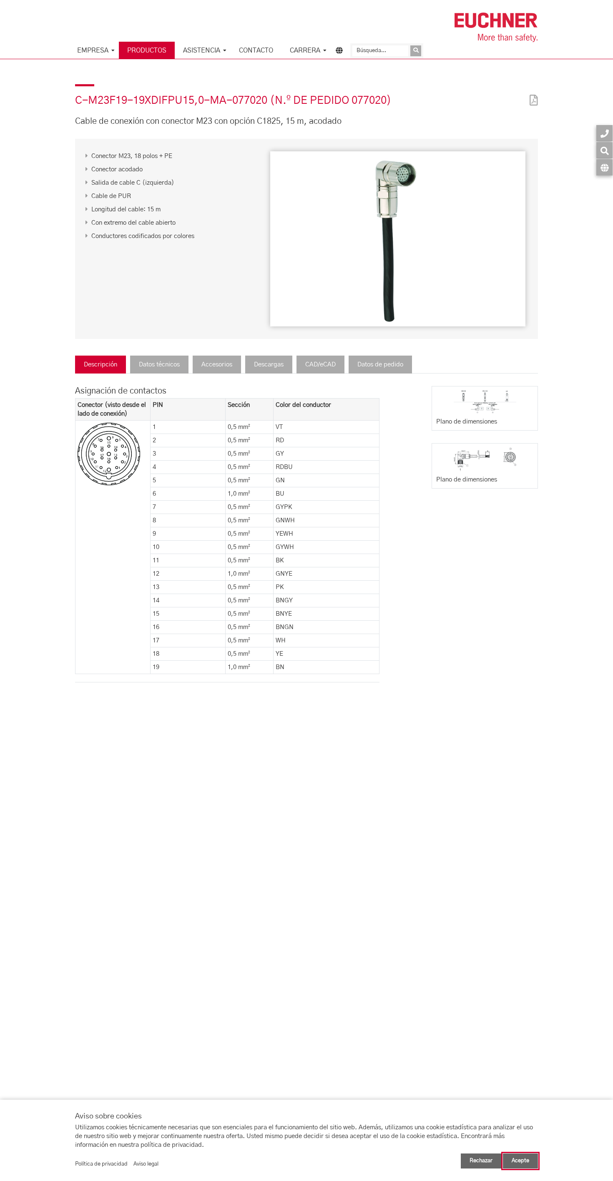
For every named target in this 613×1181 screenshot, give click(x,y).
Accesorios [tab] (216, 364)
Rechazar (481, 1160)
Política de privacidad (101, 1164)
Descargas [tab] (269, 364)
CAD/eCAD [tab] (320, 364)
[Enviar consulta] (415, 50)
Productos (146, 50)
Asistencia (201, 50)
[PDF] (531, 94)
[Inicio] (496, 27)
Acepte (520, 1160)
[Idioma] (604, 167)
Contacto (256, 50)
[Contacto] (604, 133)
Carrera (305, 50)
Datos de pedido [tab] (380, 364)
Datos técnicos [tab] (159, 364)
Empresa (92, 50)
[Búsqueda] (604, 150)
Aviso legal (145, 1164)
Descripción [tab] (100, 364)
